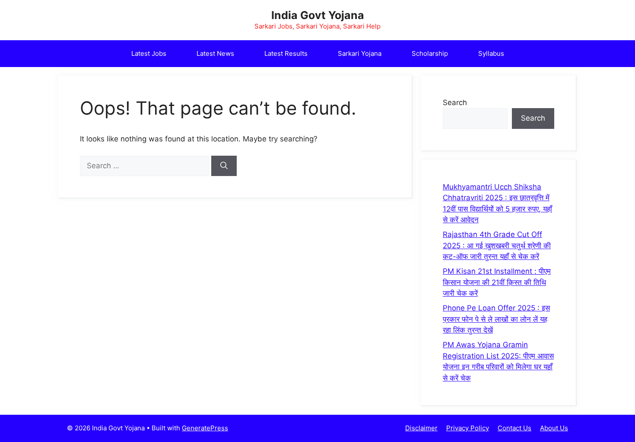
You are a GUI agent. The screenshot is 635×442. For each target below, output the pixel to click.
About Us (554, 428)
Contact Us (514, 428)
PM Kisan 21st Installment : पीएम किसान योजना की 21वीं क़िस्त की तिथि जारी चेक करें (497, 282)
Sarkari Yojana (359, 53)
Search (455, 102)
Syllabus (491, 53)
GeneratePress (205, 428)
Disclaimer (421, 428)
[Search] (224, 166)
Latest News (215, 53)
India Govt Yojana (317, 15)
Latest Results (286, 53)
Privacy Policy (467, 428)
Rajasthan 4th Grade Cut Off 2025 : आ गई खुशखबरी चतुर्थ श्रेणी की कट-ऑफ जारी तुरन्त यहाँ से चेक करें (497, 245)
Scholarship (430, 53)
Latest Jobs (148, 53)
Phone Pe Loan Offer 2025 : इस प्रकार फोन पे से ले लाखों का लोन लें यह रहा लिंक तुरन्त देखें (496, 319)
